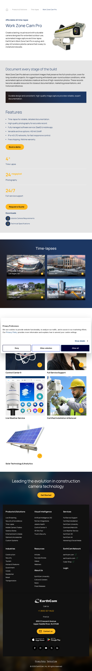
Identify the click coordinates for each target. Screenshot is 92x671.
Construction (10, 555)
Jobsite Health (39, 524)
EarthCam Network (72, 548)
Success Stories (40, 558)
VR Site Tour (38, 531)
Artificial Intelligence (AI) (43, 518)
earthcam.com (68, 555)
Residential (10, 574)
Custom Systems (12, 540)
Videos (36, 561)
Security (9, 558)
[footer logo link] (46, 601)
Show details (80, 341)
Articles (37, 555)
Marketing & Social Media (72, 540)
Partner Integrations (41, 521)
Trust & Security (40, 534)
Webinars (37, 564)
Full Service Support (70, 518)
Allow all (75, 348)
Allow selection (46, 348)
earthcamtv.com (69, 558)
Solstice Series (11, 531)
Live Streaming (11, 518)
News (36, 583)
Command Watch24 (70, 527)
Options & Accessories (14, 537)
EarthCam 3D (68, 534)
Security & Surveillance (14, 521)
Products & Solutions (19, 9)
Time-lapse (35, 9)
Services (67, 511)
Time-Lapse (10, 524)
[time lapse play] (69, 36)
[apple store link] (38, 639)
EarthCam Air (68, 537)
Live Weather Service (70, 531)
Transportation (11, 581)
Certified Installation (70, 521)
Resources (39, 548)
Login (65, 568)
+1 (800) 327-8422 (46, 611)
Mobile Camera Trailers (14, 527)
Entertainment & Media (14, 534)
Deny (17, 348)
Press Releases (39, 586)
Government (10, 568)
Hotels (8, 571)
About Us (38, 570)
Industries (10, 548)
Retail (8, 577)
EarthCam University (70, 524)
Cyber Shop (67, 562)
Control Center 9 (40, 527)
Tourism (8, 561)
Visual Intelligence (43, 511)
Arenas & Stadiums (12, 564)
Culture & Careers (40, 580)
